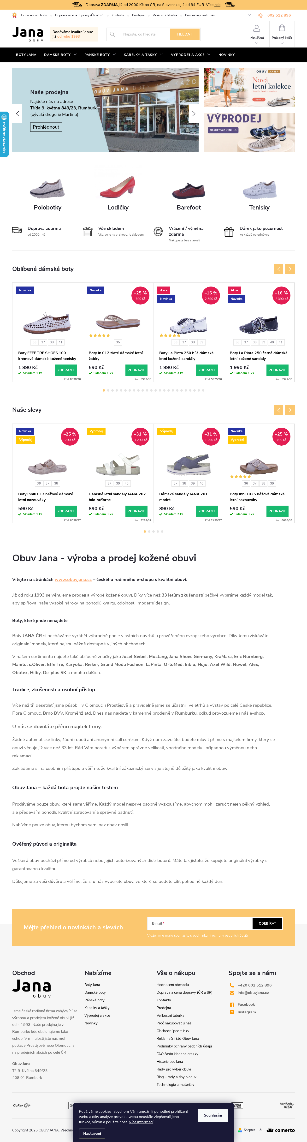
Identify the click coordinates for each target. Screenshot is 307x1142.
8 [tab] (134, 390)
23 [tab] (199, 390)
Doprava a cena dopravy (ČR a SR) (79, 15)
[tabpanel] (47, 332)
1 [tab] (104, 390)
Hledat (184, 34)
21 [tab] (190, 390)
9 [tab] (138, 390)
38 (52, 342)
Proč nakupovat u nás (200, 15)
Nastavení (92, 1133)
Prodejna (138, 15)
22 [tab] (194, 390)
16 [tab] (168, 390)
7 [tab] (130, 390)
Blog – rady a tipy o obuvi (177, 1077)
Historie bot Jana (170, 1061)
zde (217, 4)
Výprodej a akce (97, 1015)
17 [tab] (173, 390)
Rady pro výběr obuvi (174, 1069)
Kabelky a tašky (97, 1007)
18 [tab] (177, 390)
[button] (17, 113)
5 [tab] (121, 390)
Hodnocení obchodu (33, 15)
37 (43, 342)
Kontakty (118, 15)
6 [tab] (125, 390)
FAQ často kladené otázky (177, 1054)
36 (34, 342)
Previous (278, 269)
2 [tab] (108, 390)
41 (60, 342)
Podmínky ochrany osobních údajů (184, 1046)
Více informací (141, 1122)
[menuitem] (26, 55)
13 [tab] (155, 390)
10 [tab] (143, 390)
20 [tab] (186, 390)
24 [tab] (203, 390)
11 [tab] (147, 390)
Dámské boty (95, 992)
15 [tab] (164, 390)
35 (118, 342)
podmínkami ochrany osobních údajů (220, 935)
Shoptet (249, 1130)
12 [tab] (151, 390)
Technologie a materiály (175, 1084)
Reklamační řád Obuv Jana (178, 1038)
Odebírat (267, 923)
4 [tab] (117, 390)
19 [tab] (181, 390)
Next (290, 269)
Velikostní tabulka (165, 15)
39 (201, 342)
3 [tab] (112, 390)
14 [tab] (160, 390)
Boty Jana (92, 984)
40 (272, 342)
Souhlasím (213, 1115)
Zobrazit (66, 370)
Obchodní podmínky (173, 1030)
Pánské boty (94, 1000)
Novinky (91, 1023)
